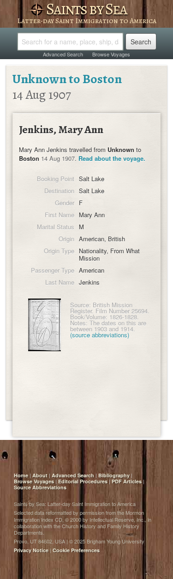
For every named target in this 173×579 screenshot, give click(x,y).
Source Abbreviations (40, 487)
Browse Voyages (111, 54)
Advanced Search (63, 54)
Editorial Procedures (82, 481)
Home (21, 475)
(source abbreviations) (99, 334)
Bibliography (114, 475)
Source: (80, 304)
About (40, 475)
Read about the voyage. (111, 158)
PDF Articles (127, 481)
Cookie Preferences (76, 550)
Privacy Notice (31, 550)
